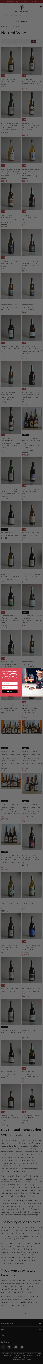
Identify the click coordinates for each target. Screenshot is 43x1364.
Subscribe (9, 691)
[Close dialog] (41, 669)
